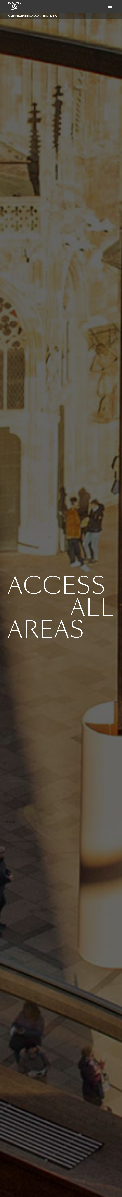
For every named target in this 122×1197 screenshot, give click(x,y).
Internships (50, 16)
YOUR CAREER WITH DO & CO (23, 16)
